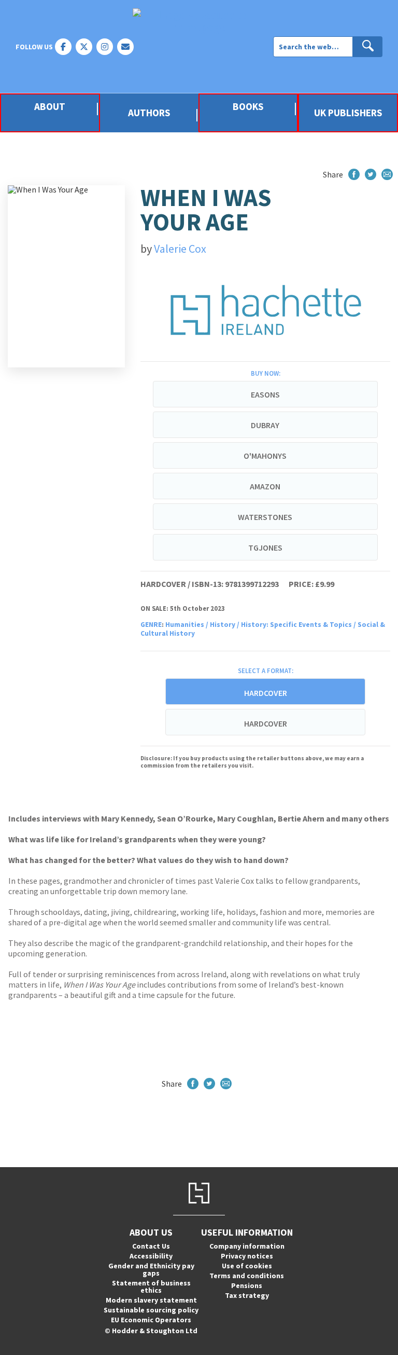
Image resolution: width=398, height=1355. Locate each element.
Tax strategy (247, 1295)
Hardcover (265, 723)
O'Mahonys (265, 455)
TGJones (265, 547)
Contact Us (151, 1246)
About (49, 107)
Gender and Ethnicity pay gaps (151, 1269)
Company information (247, 1246)
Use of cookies (247, 1265)
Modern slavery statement (151, 1300)
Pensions (246, 1285)
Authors (149, 113)
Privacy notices (247, 1256)
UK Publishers (348, 113)
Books (248, 107)
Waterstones (265, 517)
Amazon (265, 486)
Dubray (265, 425)
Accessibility (151, 1256)
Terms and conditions (246, 1275)
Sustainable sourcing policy (151, 1310)
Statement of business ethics (151, 1286)
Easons (265, 394)
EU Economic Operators (151, 1319)
